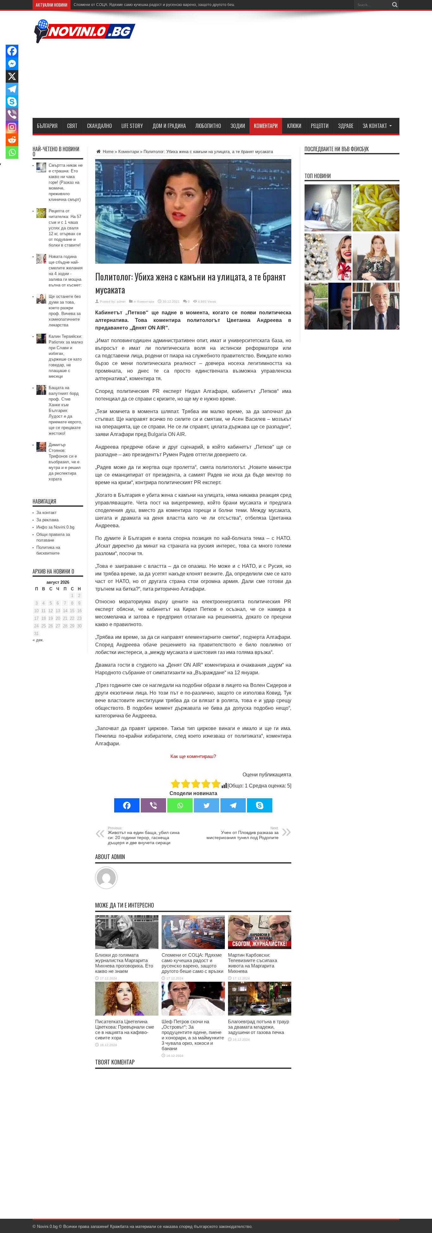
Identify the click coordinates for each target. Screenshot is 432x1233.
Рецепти (320, 126)
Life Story (132, 126)
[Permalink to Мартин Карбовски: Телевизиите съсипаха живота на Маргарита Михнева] (259, 947)
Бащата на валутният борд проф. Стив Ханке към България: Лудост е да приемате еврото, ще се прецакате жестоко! (65, 410)
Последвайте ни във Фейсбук (337, 149)
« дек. (38, 640)
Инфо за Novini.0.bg (55, 527)
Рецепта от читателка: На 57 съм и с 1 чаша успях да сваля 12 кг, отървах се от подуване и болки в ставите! (65, 228)
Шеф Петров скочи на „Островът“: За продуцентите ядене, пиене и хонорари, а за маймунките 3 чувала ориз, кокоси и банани (193, 1035)
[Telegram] (233, 805)
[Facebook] (126, 805)
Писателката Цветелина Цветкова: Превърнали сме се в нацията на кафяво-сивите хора (124, 1029)
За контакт (375, 126)
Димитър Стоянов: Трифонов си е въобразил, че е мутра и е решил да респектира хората (65, 461)
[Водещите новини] (85, 39)
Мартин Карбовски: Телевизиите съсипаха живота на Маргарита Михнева (252, 963)
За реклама (47, 519)
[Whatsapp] (180, 805)
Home (108, 151)
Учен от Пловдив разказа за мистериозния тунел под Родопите (243, 833)
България (47, 126)
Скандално (99, 126)
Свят (72, 126)
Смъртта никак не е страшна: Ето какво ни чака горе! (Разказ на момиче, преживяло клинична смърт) (66, 182)
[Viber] (153, 805)
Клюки (294, 126)
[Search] (394, 5)
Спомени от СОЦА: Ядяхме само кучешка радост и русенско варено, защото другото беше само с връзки (168, 5)
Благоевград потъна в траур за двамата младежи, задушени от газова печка (258, 1027)
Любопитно (208, 126)
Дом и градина (169, 126)
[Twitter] (206, 805)
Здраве (345, 126)
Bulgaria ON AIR (166, 434)
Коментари (266, 126)
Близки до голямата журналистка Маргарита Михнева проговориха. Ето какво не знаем (124, 963)
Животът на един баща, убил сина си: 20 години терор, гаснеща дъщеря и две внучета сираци (144, 835)
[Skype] (259, 805)
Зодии (238, 126)
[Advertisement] (284, 65)
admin (121, 301)
